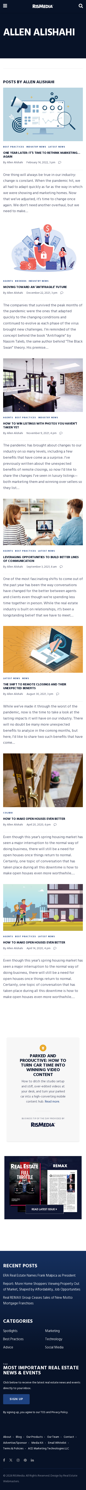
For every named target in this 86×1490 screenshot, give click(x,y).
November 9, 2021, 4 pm (42, 433)
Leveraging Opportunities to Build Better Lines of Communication (40, 559)
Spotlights (10, 1331)
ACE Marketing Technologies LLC (48, 1448)
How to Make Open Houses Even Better (34, 818)
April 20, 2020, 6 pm (39, 824)
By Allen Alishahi (13, 162)
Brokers (21, 281)
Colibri (8, 813)
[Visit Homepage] (43, 6)
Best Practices (13, 147)
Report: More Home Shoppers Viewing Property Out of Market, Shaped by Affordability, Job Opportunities (41, 1286)
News (25, 678)
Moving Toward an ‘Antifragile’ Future (35, 287)
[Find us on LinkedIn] (32, 1460)
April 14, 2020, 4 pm (39, 948)
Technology (53, 1339)
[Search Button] (81, 6)
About (7, 1437)
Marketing (52, 1331)
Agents (8, 281)
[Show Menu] (5, 6)
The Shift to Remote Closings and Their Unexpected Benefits (34, 686)
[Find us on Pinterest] (25, 1460)
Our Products (34, 1437)
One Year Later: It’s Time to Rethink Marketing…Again (41, 154)
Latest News (56, 147)
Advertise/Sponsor (15, 1442)
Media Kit (37, 1442)
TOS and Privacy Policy (54, 1412)
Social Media (54, 1347)
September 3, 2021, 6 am (42, 566)
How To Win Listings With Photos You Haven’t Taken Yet (40, 425)
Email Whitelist (57, 1442)
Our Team (53, 1437)
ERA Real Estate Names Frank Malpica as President (39, 1275)
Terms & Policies (13, 1448)
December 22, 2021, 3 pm (42, 293)
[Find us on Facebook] (4, 1460)
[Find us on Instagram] (18, 1460)
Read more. (52, 1101)
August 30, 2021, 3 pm (40, 694)
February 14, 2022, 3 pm (41, 162)
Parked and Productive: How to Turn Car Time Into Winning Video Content (43, 1065)
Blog (19, 1437)
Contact (69, 1437)
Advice (8, 1347)
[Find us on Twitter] (11, 1460)
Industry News (36, 147)
